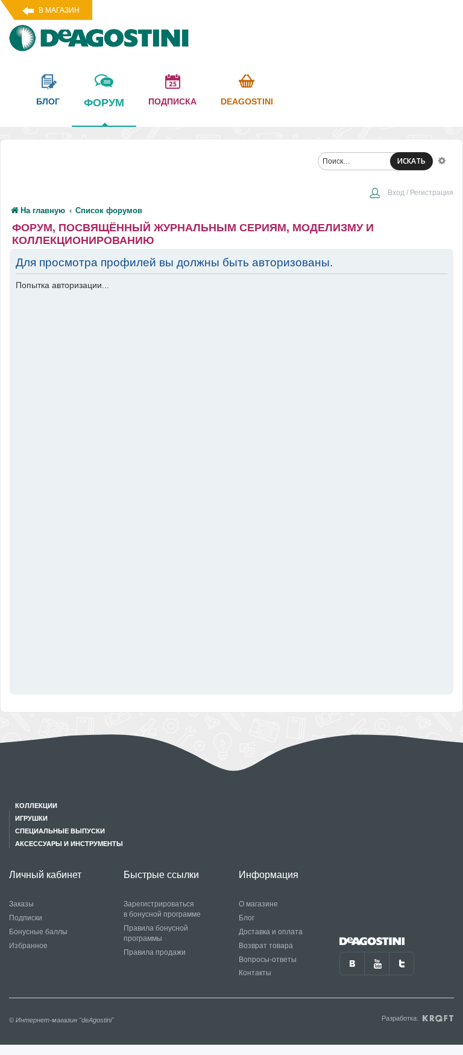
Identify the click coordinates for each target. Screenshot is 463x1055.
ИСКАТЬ (411, 161)
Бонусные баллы (38, 932)
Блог (246, 918)
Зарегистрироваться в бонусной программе (162, 909)
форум (104, 103)
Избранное (28, 945)
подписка (172, 101)
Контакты (255, 973)
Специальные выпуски (60, 831)
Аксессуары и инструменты (69, 843)
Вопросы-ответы (268, 959)
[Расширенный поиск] (441, 160)
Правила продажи (155, 952)
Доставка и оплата (271, 932)
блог (48, 101)
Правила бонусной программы (156, 933)
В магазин (59, 10)
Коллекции (36, 805)
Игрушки (31, 818)
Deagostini (247, 101)
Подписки (25, 918)
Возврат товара (266, 945)
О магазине (258, 904)
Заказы (21, 904)
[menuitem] (411, 193)
